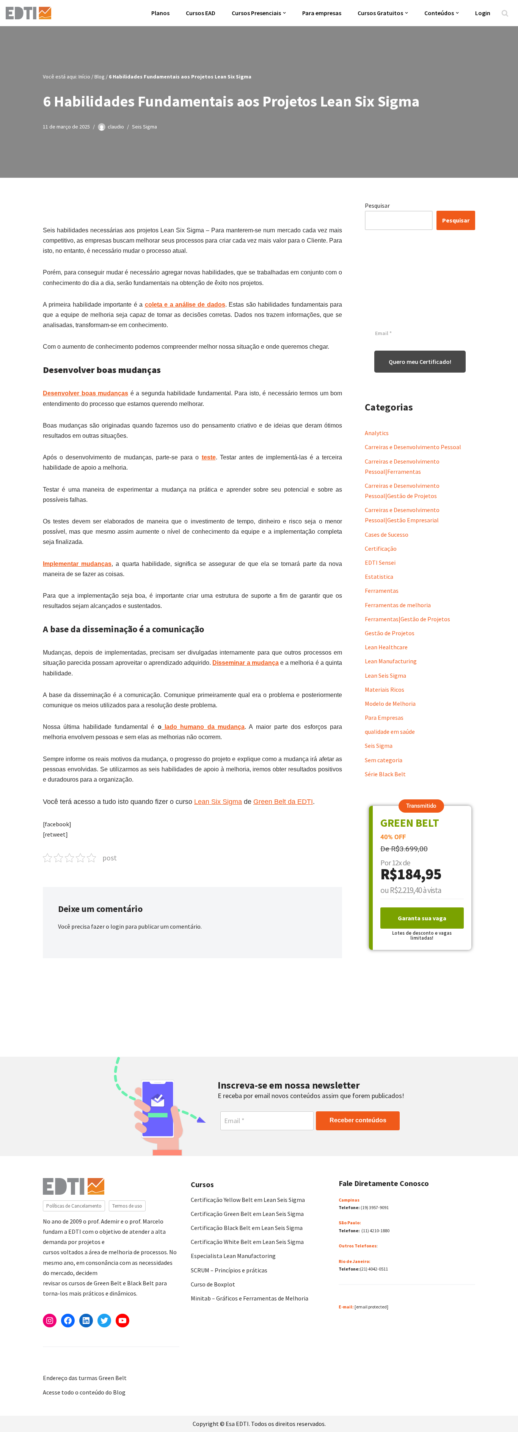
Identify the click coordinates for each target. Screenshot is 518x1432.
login (117, 926)
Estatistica (379, 576)
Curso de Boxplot (213, 1284)
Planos (160, 13)
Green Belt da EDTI (283, 801)
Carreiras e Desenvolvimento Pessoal (413, 447)
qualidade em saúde (390, 731)
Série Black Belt (385, 774)
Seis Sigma (144, 126)
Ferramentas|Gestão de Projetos (407, 619)
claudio (116, 126)
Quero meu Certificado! (420, 361)
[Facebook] (68, 1320)
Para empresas (321, 13)
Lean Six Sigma (218, 801)
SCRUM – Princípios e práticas (229, 1270)
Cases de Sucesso (386, 534)
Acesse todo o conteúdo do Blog (84, 1392)
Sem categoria (383, 760)
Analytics (377, 433)
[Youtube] (122, 1320)
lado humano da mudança (203, 727)
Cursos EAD (200, 13)
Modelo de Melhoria (390, 703)
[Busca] (505, 13)
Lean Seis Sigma (385, 675)
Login (482, 13)
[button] (284, 12)
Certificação (381, 548)
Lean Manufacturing (391, 661)
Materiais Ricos (384, 689)
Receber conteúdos (358, 1120)
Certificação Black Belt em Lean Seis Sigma (247, 1227)
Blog (99, 76)
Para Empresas (384, 717)
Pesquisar (377, 205)
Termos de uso (127, 1206)
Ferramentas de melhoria (398, 605)
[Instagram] (50, 1320)
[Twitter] (104, 1320)
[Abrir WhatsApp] (19, 1412)
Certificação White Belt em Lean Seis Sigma (247, 1242)
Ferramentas (382, 590)
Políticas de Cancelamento (74, 1206)
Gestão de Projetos (389, 633)
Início (84, 76)
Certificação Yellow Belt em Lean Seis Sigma (248, 1199)
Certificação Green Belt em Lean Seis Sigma (247, 1213)
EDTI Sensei (380, 562)
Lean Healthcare (386, 647)
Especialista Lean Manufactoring (233, 1256)
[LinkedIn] (86, 1320)
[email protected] (371, 1307)
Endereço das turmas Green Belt (85, 1378)
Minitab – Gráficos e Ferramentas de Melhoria (249, 1298)
